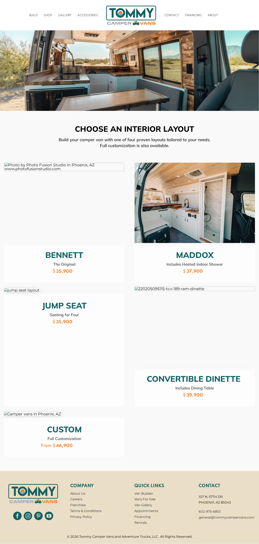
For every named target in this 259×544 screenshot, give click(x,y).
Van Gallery (143, 506)
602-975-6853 (210, 512)
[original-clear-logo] (33, 483)
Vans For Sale (145, 500)
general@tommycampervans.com (226, 518)
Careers (76, 500)
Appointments (146, 512)
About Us (77, 494)
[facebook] (17, 516)
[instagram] (28, 516)
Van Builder (143, 494)
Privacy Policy (81, 518)
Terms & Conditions (86, 512)
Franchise (78, 506)
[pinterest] (38, 516)
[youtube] (49, 516)
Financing (142, 518)
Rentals (140, 523)
